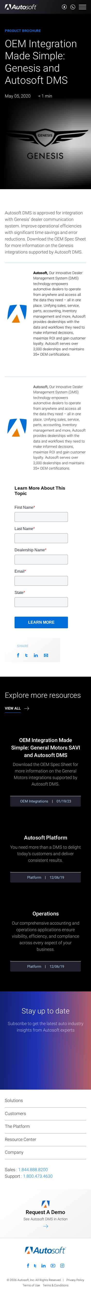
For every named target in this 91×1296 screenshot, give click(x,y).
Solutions (14, 1100)
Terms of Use (31, 1285)
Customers (15, 1113)
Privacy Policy (75, 1280)
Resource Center (20, 1139)
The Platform (17, 1126)
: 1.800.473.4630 (29, 1176)
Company (14, 1152)
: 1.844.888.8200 (26, 1170)
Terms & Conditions (55, 1285)
